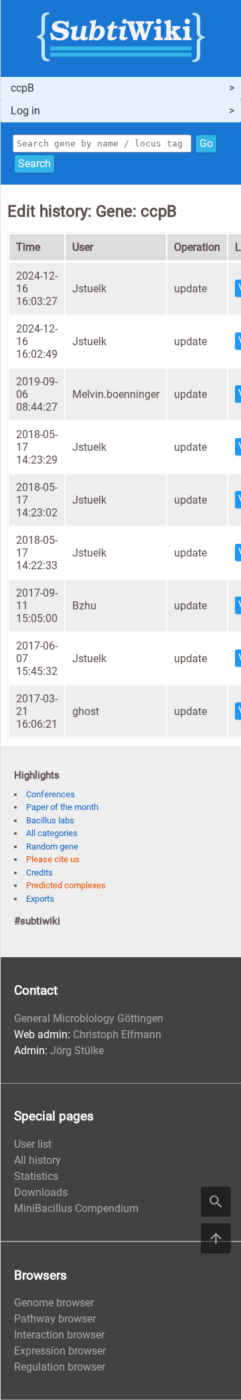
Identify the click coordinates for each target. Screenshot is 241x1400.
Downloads (41, 1192)
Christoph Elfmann (117, 1034)
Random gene (52, 846)
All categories (52, 833)
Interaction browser (59, 1334)
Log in (25, 110)
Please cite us (53, 859)
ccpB (22, 88)
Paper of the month (62, 807)
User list (33, 1144)
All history (37, 1160)
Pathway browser (55, 1318)
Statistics (36, 1176)
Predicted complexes (66, 885)
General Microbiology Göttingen (88, 1018)
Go (206, 143)
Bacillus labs (50, 820)
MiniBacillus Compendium (76, 1208)
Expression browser (60, 1350)
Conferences (50, 794)
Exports (40, 899)
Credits (39, 873)
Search (34, 163)
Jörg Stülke (77, 1050)
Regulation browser (59, 1367)
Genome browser (54, 1302)
